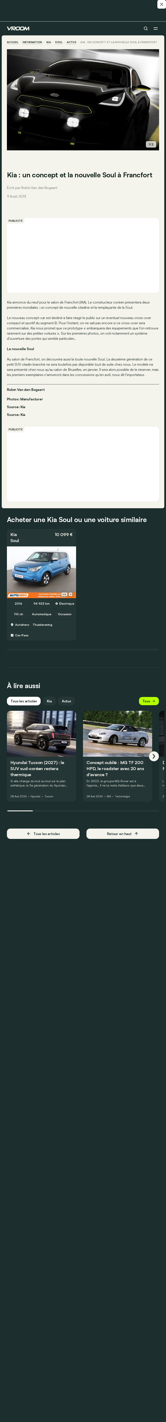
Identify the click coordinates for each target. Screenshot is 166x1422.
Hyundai (35, 796)
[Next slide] (70, 594)
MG (109, 796)
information (32, 42)
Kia (48, 42)
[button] (41, 537)
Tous (146, 701)
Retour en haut (119, 834)
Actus (66, 701)
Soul (58, 42)
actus (71, 42)
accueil (12, 42)
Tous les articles (24, 701)
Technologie (122, 796)
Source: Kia (16, 406)
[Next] (154, 756)
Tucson (49, 796)
